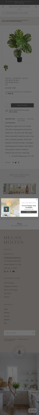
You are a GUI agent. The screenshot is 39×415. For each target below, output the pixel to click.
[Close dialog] (37, 199)
